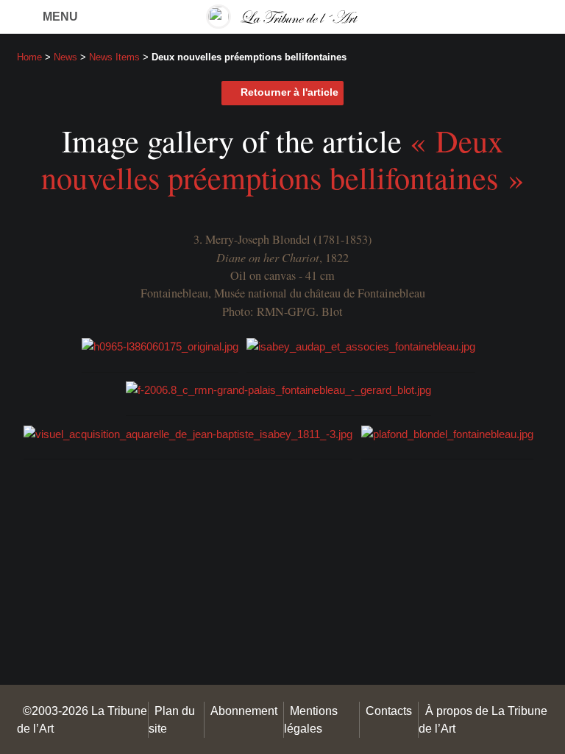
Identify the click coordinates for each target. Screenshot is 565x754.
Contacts (389, 710)
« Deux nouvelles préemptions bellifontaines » (282, 159)
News (65, 57)
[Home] (282, 16)
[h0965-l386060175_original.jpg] (160, 345)
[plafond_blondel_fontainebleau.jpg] (447, 432)
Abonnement (243, 710)
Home (29, 57)
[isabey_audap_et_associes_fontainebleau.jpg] (360, 345)
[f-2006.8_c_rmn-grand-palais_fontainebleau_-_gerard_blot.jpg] (278, 389)
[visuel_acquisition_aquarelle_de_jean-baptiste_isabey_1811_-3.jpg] (188, 432)
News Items (114, 57)
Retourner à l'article (289, 92)
